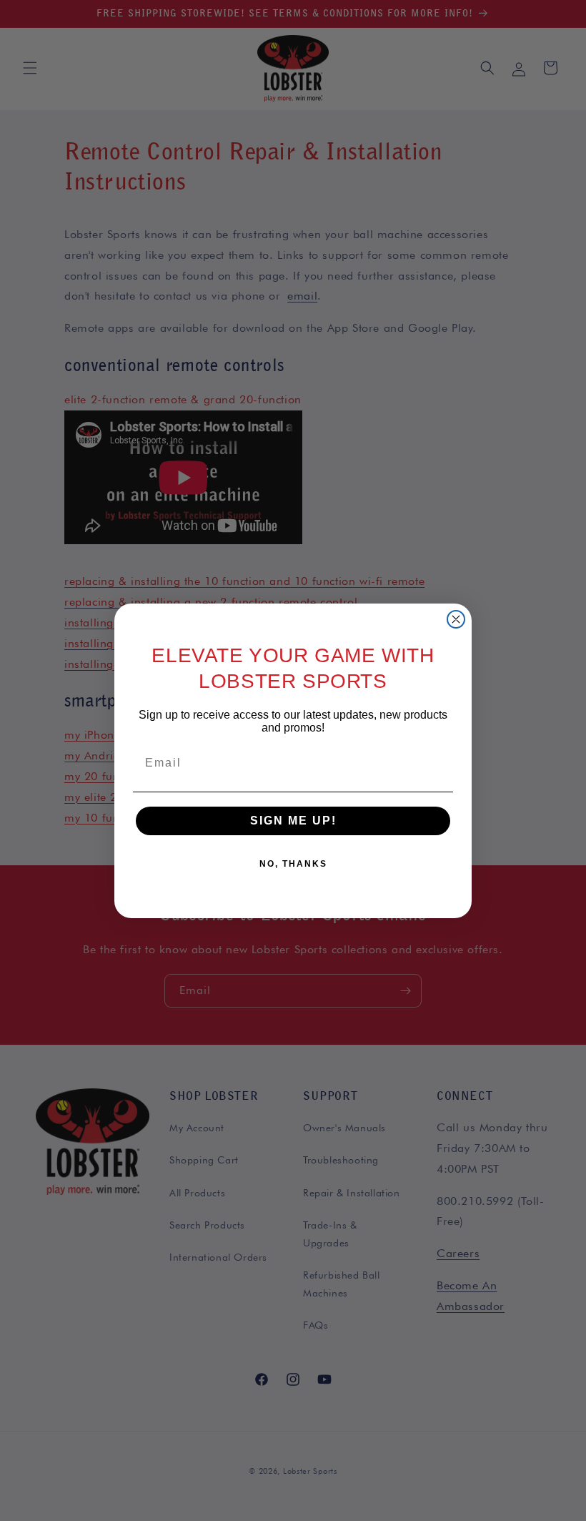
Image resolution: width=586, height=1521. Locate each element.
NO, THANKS (293, 864)
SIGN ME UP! (293, 820)
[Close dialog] (456, 619)
